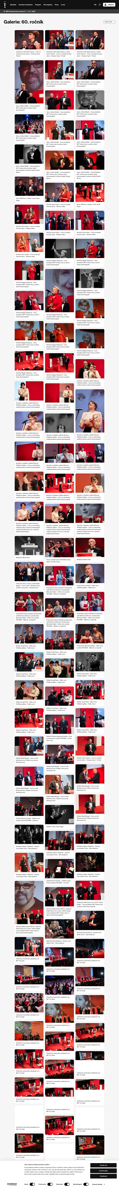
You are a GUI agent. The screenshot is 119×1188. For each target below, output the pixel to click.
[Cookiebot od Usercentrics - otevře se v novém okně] (12, 1184)
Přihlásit (111, 4)
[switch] (50, 1184)
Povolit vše (103, 1165)
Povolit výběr (103, 1171)
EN (95, 4)
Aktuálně (13, 4)
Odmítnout (103, 1176)
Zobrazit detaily (97, 1184)
